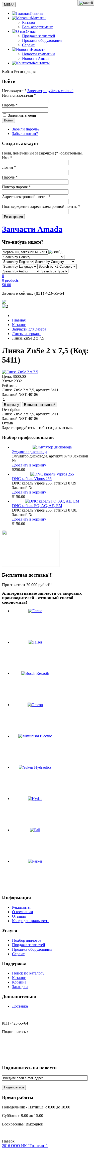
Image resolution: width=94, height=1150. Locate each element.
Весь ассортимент (37, 27)
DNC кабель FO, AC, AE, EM (37, 506)
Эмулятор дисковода (29, 451)
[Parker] (35, 861)
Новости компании (38, 54)
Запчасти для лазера (29, 329)
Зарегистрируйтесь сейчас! (50, 91)
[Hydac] (35, 798)
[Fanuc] (35, 611)
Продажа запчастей (38, 36)
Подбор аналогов (27, 940)
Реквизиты (21, 907)
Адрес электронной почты (26, 197)
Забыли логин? (25, 133)
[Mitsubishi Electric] (35, 736)
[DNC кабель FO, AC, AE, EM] (52, 501)
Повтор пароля (16, 187)
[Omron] (35, 705)
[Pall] (35, 830)
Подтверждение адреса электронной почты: (41, 206)
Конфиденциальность (30, 921)
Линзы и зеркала (26, 334)
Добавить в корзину (29, 465)
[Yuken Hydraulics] (35, 767)
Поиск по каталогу (28, 973)
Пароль (10, 177)
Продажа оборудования (42, 40)
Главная (19, 320)
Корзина (19, 982)
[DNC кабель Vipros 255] (52, 474)
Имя (7, 157)
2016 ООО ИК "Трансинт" (25, 1145)
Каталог (29, 22)
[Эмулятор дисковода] (52, 447)
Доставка (20, 1006)
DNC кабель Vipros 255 (32, 478)
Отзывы (19, 916)
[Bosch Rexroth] (35, 673)
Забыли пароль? (25, 129)
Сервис (28, 45)
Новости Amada (35, 58)
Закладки (20, 986)
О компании (22, 912)
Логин (9, 167)
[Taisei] (35, 642)
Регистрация (13, 217)
